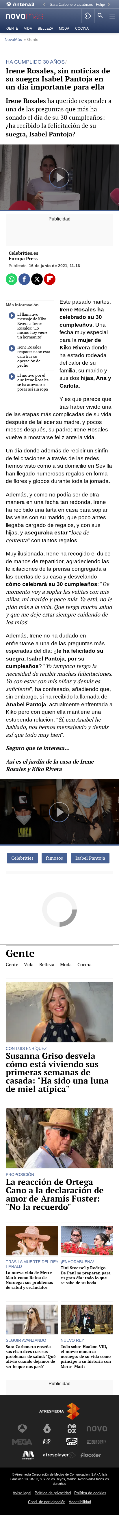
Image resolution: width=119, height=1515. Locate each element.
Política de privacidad (53, 1493)
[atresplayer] (87, 16)
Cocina (82, 28)
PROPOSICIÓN (20, 1174)
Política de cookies (90, 1493)
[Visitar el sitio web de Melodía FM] (28, 1455)
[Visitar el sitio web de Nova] (97, 1428)
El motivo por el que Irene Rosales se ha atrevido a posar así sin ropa (33, 382)
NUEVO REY (72, 1340)
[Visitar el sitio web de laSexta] (47, 1428)
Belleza (45, 28)
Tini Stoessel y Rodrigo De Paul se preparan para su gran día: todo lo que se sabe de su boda (86, 1275)
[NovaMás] (28, 16)
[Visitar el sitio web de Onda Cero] (72, 1442)
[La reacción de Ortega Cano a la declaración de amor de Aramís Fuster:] (59, 1138)
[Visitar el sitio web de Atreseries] (47, 1442)
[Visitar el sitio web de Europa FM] (97, 1442)
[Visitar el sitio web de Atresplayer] (59, 1455)
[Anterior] (44, 4)
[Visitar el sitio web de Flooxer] (91, 1455)
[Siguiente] (109, 4)
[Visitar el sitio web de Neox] (72, 1428)
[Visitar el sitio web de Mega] (22, 1442)
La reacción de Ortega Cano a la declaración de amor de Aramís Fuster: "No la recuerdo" (55, 1194)
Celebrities (22, 858)
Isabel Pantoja (90, 858)
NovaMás (13, 39)
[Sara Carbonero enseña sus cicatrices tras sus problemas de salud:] (32, 1320)
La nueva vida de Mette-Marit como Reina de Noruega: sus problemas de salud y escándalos (30, 1280)
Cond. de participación (46, 1502)
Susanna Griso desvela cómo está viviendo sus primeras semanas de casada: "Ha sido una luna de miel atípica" (57, 1072)
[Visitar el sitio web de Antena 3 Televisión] (22, 1428)
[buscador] (100, 16)
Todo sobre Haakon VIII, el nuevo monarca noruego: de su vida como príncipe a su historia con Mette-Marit (86, 1356)
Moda (64, 28)
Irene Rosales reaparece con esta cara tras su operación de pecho (33, 356)
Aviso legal (22, 1493)
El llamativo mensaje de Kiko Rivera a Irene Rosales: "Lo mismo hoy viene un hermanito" (32, 326)
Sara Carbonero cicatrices (71, 4)
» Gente (31, 39)
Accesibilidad (80, 1502)
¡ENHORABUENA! (77, 1261)
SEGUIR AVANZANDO (26, 1340)
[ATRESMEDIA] (59, 1411)
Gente (12, 28)
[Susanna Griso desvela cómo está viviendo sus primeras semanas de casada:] (59, 1012)
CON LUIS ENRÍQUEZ (26, 1048)
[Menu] (112, 16)
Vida (28, 28)
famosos (54, 858)
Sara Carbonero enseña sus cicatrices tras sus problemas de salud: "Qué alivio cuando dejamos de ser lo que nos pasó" (31, 1356)
